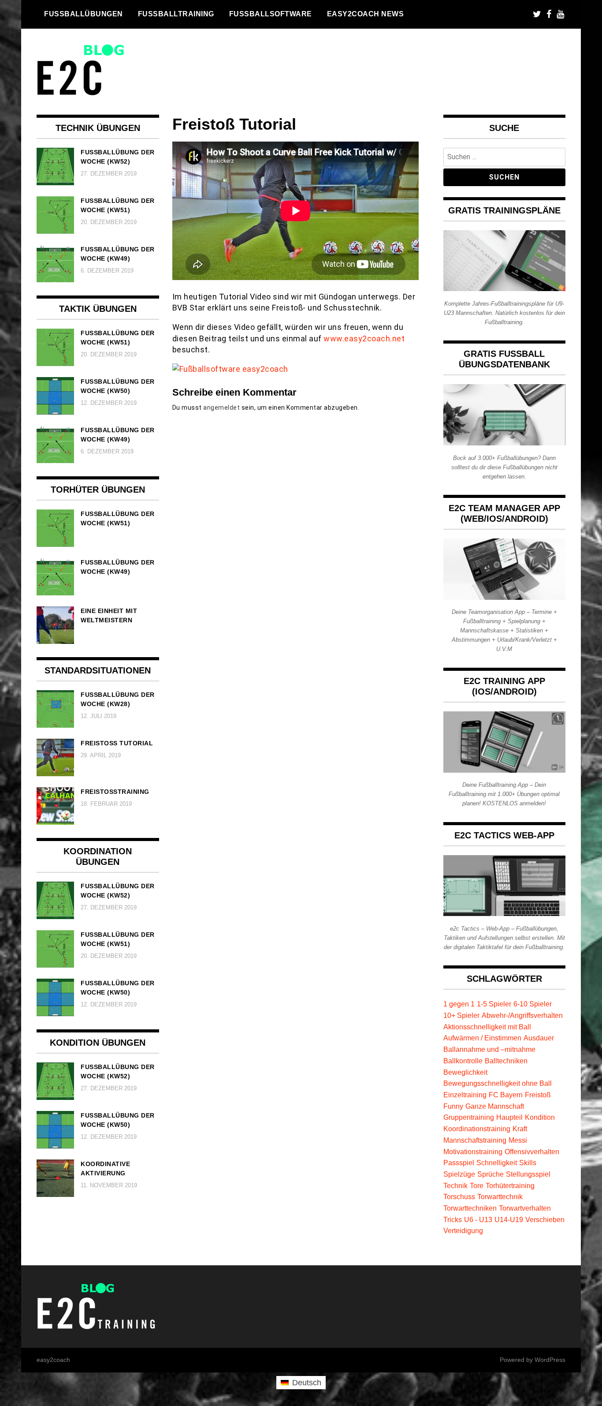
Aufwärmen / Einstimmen (482, 1038)
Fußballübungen (83, 14)
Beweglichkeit (465, 1072)
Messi (518, 1140)
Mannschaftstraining (474, 1140)
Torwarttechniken (470, 1208)
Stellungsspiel (528, 1174)
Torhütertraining (510, 1185)
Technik (455, 1185)
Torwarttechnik (500, 1196)
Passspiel (458, 1163)
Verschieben (545, 1219)
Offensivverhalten (532, 1151)
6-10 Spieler (532, 1004)
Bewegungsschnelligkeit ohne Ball (497, 1083)
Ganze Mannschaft (494, 1106)
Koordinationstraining (476, 1129)
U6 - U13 (478, 1219)
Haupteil (509, 1117)
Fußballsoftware (270, 14)
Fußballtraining (176, 14)
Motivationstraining (472, 1151)
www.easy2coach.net (364, 338)
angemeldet (221, 407)
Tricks (452, 1219)
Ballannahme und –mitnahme (489, 1049)
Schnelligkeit (496, 1163)
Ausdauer (539, 1038)
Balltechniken (506, 1061)
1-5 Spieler (494, 1004)
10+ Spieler (461, 1015)
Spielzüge (459, 1174)
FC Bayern (506, 1095)
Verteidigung (463, 1230)
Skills (527, 1163)
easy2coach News (365, 14)
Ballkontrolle (463, 1061)
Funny (453, 1106)
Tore (476, 1185)
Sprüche (490, 1174)
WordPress (550, 1359)
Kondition (540, 1117)
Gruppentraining (468, 1117)
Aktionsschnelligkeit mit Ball (487, 1027)
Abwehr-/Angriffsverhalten (522, 1015)
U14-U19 (508, 1219)
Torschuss (459, 1196)
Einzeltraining (465, 1095)
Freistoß (538, 1095)
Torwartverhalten (525, 1208)
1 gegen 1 (459, 1004)
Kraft (520, 1129)
